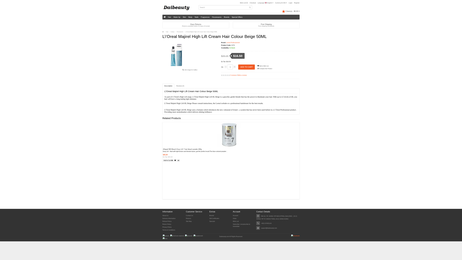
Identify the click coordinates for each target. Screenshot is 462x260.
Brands (226, 17)
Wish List (236, 221)
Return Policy (166, 224)
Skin (184, 17)
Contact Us (189, 215)
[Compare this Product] (178, 160)
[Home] (164, 17)
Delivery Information (169, 218)
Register (297, 3)
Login (290, 3)
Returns (188, 218)
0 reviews (233, 75)
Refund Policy (167, 221)
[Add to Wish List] (175, 160)
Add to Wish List (264, 66)
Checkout (253, 3)
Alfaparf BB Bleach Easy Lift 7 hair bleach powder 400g (182, 149)
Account (235, 215)
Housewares (216, 17)
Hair (169, 17)
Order (235, 218)
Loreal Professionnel (233, 42)
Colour (172, 31)
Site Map (189, 221)
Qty (222, 67)
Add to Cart (246, 67)
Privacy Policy (167, 227)
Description (168, 86)
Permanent (180, 31)
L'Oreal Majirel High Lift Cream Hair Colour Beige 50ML (201, 31)
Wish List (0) (244, 3)
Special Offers (237, 17)
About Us (165, 215)
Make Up (176, 17)
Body (190, 17)
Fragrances (205, 17)
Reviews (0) (180, 86)
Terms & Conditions (168, 230)
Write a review (242, 75)
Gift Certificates (214, 218)
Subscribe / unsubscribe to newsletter (241, 225)
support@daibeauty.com (269, 228)
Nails (196, 17)
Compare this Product (265, 68)
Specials (212, 221)
